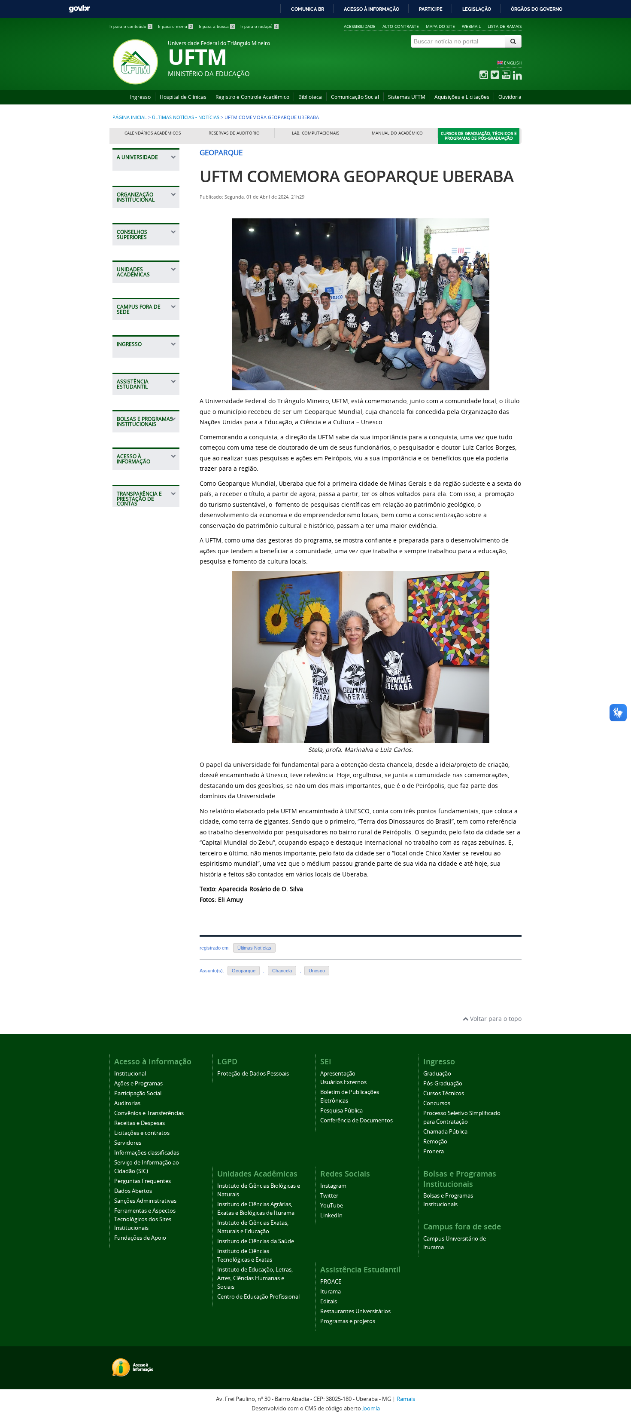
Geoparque (243, 970)
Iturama (330, 1291)
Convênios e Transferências (149, 1113)
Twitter (329, 1195)
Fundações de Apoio (140, 1237)
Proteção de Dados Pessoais (253, 1073)
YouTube (331, 1205)
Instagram (333, 1185)
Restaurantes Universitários (355, 1311)
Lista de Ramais (505, 26)
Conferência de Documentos (356, 1120)
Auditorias (127, 1103)
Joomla (371, 1408)
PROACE (330, 1281)
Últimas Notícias (254, 947)
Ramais (406, 1399)
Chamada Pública (445, 1131)
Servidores (127, 1142)
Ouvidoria (510, 97)
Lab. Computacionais (315, 133)
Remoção (435, 1141)
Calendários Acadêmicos (152, 133)
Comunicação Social (355, 97)
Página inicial (129, 117)
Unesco (317, 970)
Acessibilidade (360, 26)
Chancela (282, 970)
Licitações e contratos (142, 1133)
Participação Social (137, 1093)
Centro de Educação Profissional (258, 1296)
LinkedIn (331, 1215)
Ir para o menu (175, 26)
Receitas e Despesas (139, 1123)
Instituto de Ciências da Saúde (255, 1241)
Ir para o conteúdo (130, 26)
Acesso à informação (371, 9)
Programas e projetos (347, 1321)
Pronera (433, 1151)
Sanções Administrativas (145, 1200)
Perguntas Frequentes (142, 1181)
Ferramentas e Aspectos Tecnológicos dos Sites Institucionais (145, 1219)
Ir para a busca (216, 26)
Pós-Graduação (442, 1083)
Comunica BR (307, 9)
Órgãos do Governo (536, 9)
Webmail (471, 26)
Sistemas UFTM (406, 97)
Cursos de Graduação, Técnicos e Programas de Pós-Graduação (479, 136)
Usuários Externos (343, 1082)
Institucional (130, 1073)
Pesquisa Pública (341, 1110)
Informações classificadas (146, 1152)
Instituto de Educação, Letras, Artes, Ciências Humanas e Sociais (255, 1278)
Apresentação (337, 1073)
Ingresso (140, 97)
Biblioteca (310, 97)
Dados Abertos (133, 1191)
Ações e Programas (138, 1083)
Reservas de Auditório (234, 133)
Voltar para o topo (495, 1018)
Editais (328, 1301)
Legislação (476, 9)
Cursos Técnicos (443, 1093)
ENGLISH (513, 63)
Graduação (437, 1073)
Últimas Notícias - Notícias (185, 117)
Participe (431, 9)
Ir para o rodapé (259, 26)
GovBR (79, 9)
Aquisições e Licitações (461, 97)
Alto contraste (400, 26)
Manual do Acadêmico (397, 133)
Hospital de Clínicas (183, 97)
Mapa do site (440, 26)
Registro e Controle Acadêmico (252, 97)
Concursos (436, 1103)
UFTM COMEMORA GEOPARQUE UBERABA (356, 176)
